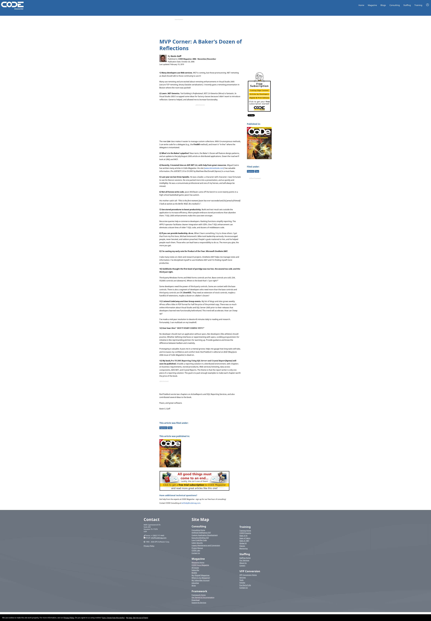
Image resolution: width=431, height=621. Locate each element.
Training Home (245, 530)
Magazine (372, 5)
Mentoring (243, 548)
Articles (242, 582)
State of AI (243, 535)
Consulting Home (198, 530)
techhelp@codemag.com (190, 503)
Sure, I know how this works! (113, 618)
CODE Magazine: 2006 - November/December (197, 59)
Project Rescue (197, 548)
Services (242, 577)
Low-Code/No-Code (199, 540)
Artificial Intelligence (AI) (201, 532)
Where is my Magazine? (201, 578)
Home (361, 5)
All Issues (195, 567)
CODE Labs (196, 550)
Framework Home (199, 595)
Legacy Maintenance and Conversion (206, 545)
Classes (242, 546)
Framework (199, 591)
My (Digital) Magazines (200, 575)
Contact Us (196, 553)
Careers (242, 565)
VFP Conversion (249, 571)
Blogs (383, 5)
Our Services (244, 560)
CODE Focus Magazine (200, 565)
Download (196, 600)
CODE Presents (245, 533)
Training (418, 5)
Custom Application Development (205, 535)
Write (194, 585)
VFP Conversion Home (248, 575)
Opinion (250, 171)
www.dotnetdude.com (214, 168)
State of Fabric (244, 538)
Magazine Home (198, 562)
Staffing (407, 5)
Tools (241, 580)
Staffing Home (245, 558)
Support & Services (199, 602)
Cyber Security (197, 543)
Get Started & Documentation (203, 597)
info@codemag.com (158, 538)
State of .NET (244, 541)
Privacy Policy (149, 546)
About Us (243, 563)
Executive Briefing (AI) (200, 538)
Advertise (195, 583)
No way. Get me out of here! (137, 618)
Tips (256, 171)
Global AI (243, 543)
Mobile (194, 573)
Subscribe (195, 570)
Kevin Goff (176, 56)
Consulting (394, 5)
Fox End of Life (245, 585)
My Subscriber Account (200, 580)
